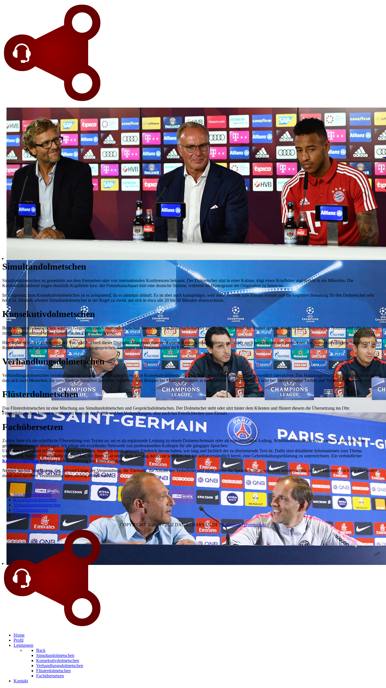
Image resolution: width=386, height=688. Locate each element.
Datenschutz (255, 524)
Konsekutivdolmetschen (35, 499)
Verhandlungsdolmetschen (37, 505)
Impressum (231, 524)
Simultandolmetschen (33, 494)
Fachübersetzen (27, 515)
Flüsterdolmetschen (31, 510)
